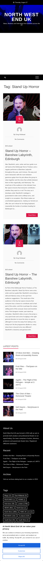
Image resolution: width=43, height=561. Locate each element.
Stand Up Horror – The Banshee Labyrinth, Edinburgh (21, 278)
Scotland (9, 146)
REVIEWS (10, 516)
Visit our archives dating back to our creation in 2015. (20, 479)
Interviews (9, 504)
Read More (32, 215)
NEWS (8, 508)
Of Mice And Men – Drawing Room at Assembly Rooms (21, 455)
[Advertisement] (21, 54)
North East (21, 508)
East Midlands (21, 495)
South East (9, 520)
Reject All (21, 556)
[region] (21, 542)
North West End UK (21, 17)
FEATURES (9, 499)
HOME (21, 499)
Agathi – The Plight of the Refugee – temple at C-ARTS (26, 382)
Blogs (7, 495)
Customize (21, 551)
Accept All (21, 545)
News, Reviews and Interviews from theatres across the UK (21, 24)
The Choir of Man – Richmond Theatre (16, 464)
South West (23, 520)
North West (10, 512)
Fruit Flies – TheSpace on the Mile (14, 458)
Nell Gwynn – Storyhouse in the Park (15, 467)
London (23, 504)
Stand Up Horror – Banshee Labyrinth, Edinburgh (18, 155)
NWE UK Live (26, 512)
